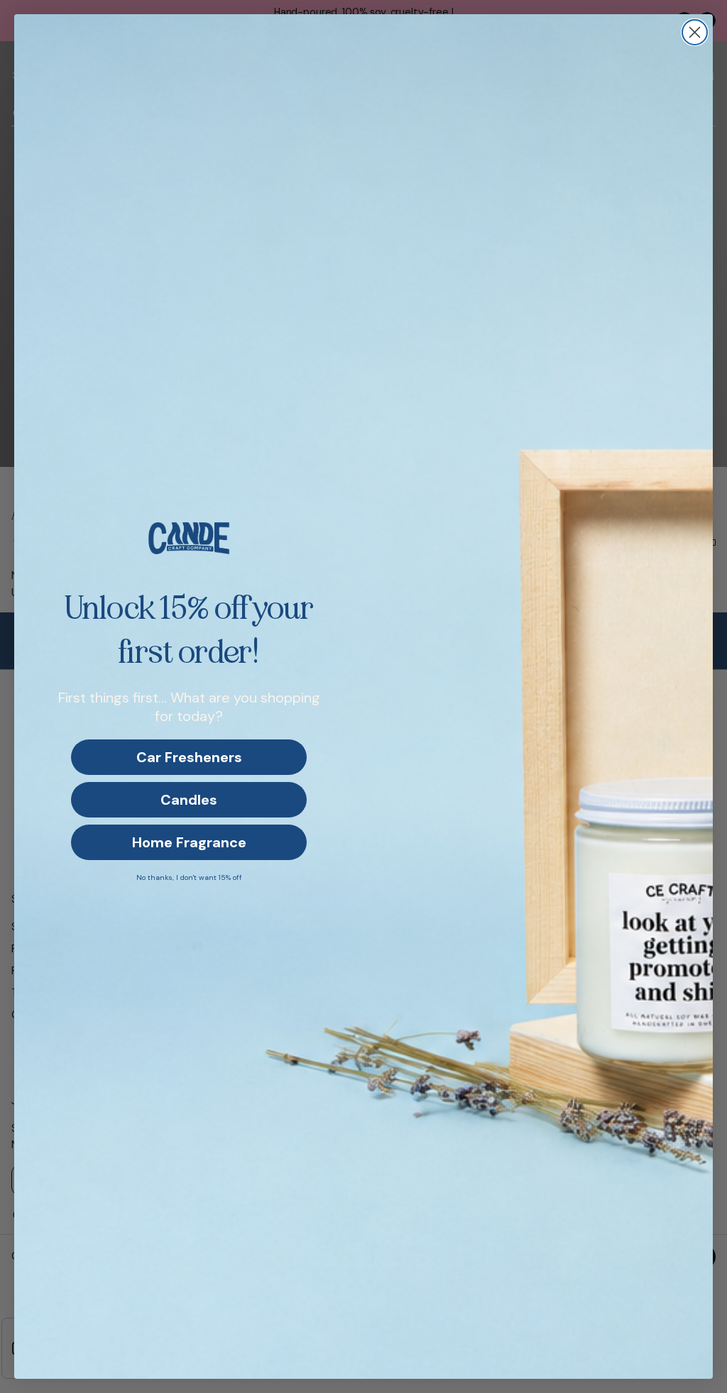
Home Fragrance (189, 842)
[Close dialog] (694, 32)
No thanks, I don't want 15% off (189, 877)
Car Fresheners (189, 757)
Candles (188, 800)
